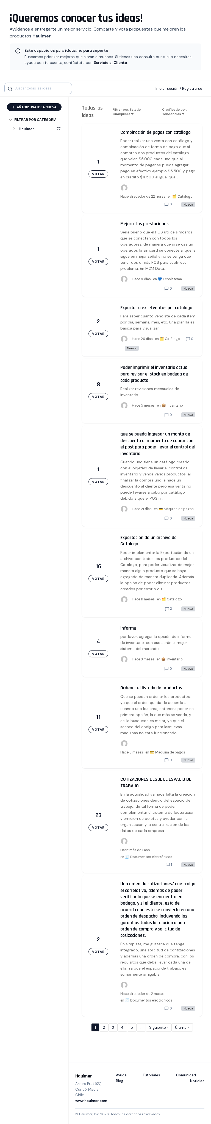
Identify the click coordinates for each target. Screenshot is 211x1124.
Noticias (197, 1081)
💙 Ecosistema (170, 279)
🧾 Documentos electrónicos (148, 857)
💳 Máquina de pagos (176, 509)
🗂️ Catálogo (182, 196)
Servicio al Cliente (110, 62)
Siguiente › (158, 1027)
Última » (182, 1027)
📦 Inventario (172, 405)
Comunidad (186, 1075)
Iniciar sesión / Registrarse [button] (179, 88)
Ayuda (121, 1075)
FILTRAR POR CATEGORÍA (35, 120)
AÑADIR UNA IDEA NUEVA (36, 107)
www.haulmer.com (91, 1100)
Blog (119, 1081)
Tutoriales (151, 1075)
